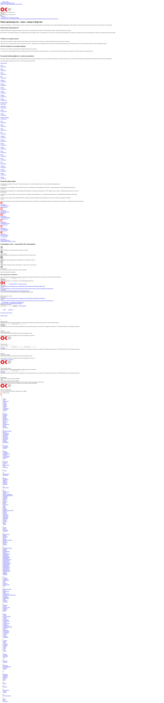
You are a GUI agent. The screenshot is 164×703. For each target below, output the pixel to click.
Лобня (4, 528)
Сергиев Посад (6, 623)
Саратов (5, 618)
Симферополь (6, 625)
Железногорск (6, 474)
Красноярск (5, 517)
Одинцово (5, 578)
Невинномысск (6, 553)
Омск (4, 581)
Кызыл (4, 524)
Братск (4, 425)
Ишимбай (5, 484)
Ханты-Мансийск (7, 666)
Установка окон (54, 18)
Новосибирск (6, 566)
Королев (5, 512)
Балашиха (5, 415)
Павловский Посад (7, 589)
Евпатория (5, 461)
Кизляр (4, 502)
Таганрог (5, 640)
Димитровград (6, 453)
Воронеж (5, 441)
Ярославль (5, 701)
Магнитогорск (6, 534)
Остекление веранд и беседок (33, 288)
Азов (4, 400)
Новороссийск (6, 565)
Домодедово (5, 457)
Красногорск (6, 515)
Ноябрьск (5, 574)
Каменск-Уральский (7, 494)
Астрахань (5, 409)
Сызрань (5, 636)
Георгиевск (5, 446)
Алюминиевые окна (28, 18)
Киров (4, 503)
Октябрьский (6, 580)
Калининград (6, 492)
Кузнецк (5, 519)
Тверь (4, 642)
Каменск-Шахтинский (8, 495)
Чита (4, 680)
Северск (5, 622)
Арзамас (5, 404)
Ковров (4, 508)
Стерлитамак (6, 632)
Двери (10, 18)
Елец (4, 466)
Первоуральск (6, 591)
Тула (4, 649)
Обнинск (5, 577)
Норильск (5, 573)
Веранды (35, 18)
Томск (4, 647)
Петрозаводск (6, 593)
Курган (4, 522)
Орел (4, 582)
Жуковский (5, 475)
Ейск (4, 463)
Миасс (4, 539)
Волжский (5, 439)
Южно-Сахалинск (7, 695)
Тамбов (4, 641)
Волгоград (5, 436)
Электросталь (6, 690)
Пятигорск (5, 601)
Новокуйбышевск (7, 563)
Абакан (4, 399)
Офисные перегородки (42, 18)
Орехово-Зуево (6, 584)
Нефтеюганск (6, 556)
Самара (4, 615)
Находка (5, 552)
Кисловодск (5, 504)
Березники (5, 421)
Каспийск (5, 497)
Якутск (4, 699)
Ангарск (5, 403)
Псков (4, 599)
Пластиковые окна (5, 18)
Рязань (4, 610)
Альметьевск (6, 401)
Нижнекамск (6, 558)
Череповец (5, 676)
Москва (4, 541)
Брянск (4, 426)
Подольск (5, 596)
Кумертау (5, 520)
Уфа (4, 657)
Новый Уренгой (6, 571)
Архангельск (6, 408)
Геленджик (5, 445)
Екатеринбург (6, 465)
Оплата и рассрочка (18, 290)
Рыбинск (5, 609)
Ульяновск (5, 655)
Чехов (4, 679)
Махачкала (5, 536)
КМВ (4, 507)
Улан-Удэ (5, 654)
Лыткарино (5, 529)
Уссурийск (5, 656)
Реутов (4, 606)
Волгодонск (5, 437)
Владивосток (6, 433)
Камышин (5, 496)
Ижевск (4, 480)
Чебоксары (5, 674)
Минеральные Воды (7, 540)
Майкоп (5, 535)
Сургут (4, 634)
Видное (4, 432)
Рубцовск (5, 608)
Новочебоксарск (6, 567)
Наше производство (13, 4)
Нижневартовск (6, 557)
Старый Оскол (6, 631)
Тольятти (5, 646)
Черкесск (5, 677)
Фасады (49, 18)
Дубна (4, 458)
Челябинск (5, 675)
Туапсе (4, 648)
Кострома (5, 513)
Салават (5, 614)
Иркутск (5, 483)
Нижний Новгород (7, 559)
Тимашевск (5, 644)
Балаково (5, 413)
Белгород (5, 418)
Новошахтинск (6, 569)
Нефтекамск (5, 554)
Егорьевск (5, 462)
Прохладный (6, 598)
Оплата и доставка (5, 4)
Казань (4, 490)
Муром (4, 543)
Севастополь (6, 620)
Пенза (4, 590)
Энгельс (5, 692)
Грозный (5, 448)
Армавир (5, 405)
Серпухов (5, 624)
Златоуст (5, 470)
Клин (4, 505)
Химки (4, 668)
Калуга (4, 493)
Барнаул (5, 416)
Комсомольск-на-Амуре (8, 510)
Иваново (5, 478)
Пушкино (5, 600)
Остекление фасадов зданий (21, 288)
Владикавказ (6, 434)
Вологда (5, 440)
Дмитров (5, 454)
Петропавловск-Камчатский (9, 594)
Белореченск (6, 419)
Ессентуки (5, 467)
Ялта (4, 700)
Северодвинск (6, 621)
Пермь (4, 592)
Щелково (5, 686)
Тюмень (5, 650)
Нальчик (5, 550)
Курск (4, 523)
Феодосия (5, 661)
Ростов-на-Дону (6, 607)
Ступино (5, 633)
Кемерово (5, 499)
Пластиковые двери (13, 286)
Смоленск (5, 628)
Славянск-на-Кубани (7, 626)
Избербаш (5, 482)
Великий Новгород (7, 431)
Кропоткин (5, 518)
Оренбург (5, 583)
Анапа (4, 402)
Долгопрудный (6, 456)
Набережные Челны (7, 548)
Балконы (14, 18)
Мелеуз (4, 537)
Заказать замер (4, 63)
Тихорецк (5, 645)
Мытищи (5, 544)
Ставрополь (5, 630)
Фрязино (5, 662)
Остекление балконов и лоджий (7, 288)
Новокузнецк (6, 561)
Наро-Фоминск (6, 551)
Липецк (4, 527)
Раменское (5, 605)
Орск (4, 585)
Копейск (5, 511)
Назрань (5, 549)
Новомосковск (6, 564)
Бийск (4, 423)
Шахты (4, 683)
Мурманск (5, 542)
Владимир (5, 435)
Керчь (4, 500)
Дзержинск (5, 452)
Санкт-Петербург (7, 616)
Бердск (4, 420)
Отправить (3, 279)
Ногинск (5, 572)
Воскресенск (6, 442)
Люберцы (5, 531)
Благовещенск (6, 424)
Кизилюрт (5, 501)
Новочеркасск (6, 568)
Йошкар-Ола (6, 487)
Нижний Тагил (6, 560)
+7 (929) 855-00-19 (5, 17)
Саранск (5, 617)
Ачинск (4, 410)
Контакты (20, 4)
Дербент (5, 451)
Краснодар (5, 516)
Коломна (5, 509)
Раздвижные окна (20, 18)
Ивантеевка (5, 479)
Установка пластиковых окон (46, 288)
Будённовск (5, 427)
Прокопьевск (6, 597)
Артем (4, 407)
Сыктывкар (5, 637)
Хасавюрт (5, 667)
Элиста (4, 691)
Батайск (5, 417)
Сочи (4, 629)
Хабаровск (5, 665)
